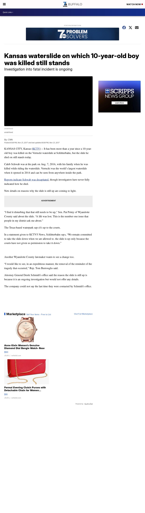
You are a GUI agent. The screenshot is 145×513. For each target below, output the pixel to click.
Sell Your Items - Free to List (38, 315)
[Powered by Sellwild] (88, 404)
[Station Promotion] (72, 34)
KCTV (36, 148)
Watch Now (133, 4)
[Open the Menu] (4, 4)
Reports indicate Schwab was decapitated (26, 179)
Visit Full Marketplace (83, 314)
